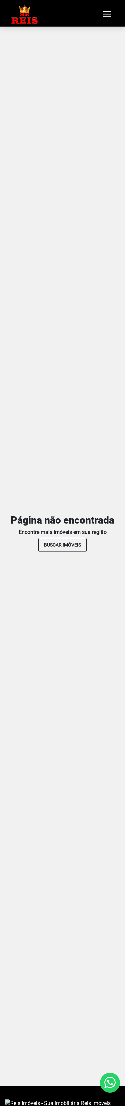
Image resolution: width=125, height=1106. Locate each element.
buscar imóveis (62, 545)
